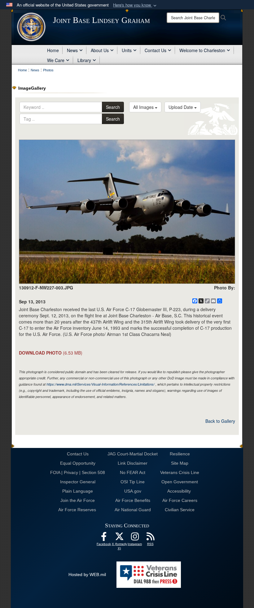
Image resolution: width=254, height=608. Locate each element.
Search (113, 107)
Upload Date (181, 107)
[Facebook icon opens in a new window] (104, 538)
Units (127, 50)
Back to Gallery (220, 421)
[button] (135, 5)
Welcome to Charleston (202, 50)
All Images (144, 107)
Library (84, 60)
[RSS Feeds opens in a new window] (150, 538)
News (72, 50)
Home (53, 50)
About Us (100, 50)
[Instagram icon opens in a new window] (134, 538)
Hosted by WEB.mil (87, 574)
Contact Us (155, 50)
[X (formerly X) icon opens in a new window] (119, 538)
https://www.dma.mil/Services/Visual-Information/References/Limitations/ (100, 384)
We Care (55, 60)
